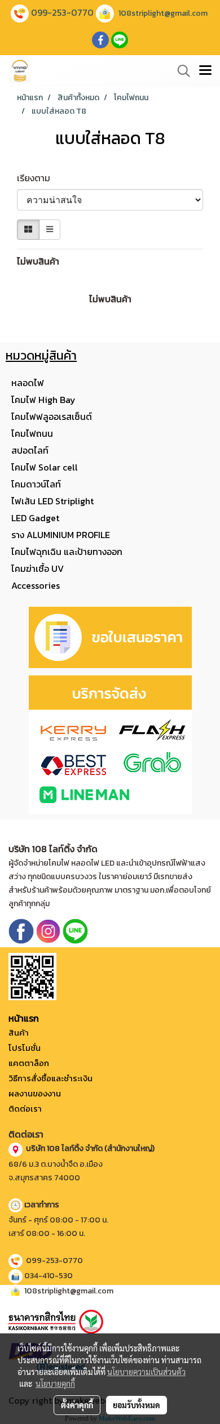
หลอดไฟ (27, 382)
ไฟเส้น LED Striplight (52, 501)
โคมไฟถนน (32, 433)
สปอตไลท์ (30, 450)
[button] (180, 71)
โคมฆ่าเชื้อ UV (37, 568)
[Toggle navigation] (205, 71)
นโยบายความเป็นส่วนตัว (146, 1372)
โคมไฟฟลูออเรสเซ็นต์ (51, 416)
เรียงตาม (37, 178)
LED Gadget (35, 518)
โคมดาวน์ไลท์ (36, 484)
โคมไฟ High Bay (43, 399)
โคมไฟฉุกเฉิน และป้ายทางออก (66, 551)
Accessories (35, 585)
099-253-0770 (62, 12)
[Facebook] (21, 931)
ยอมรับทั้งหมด (136, 1405)
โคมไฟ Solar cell (44, 467)
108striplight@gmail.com (163, 13)
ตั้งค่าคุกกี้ (77, 1405)
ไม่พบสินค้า (38, 261)
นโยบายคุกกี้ (55, 1383)
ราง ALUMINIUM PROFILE (60, 534)
